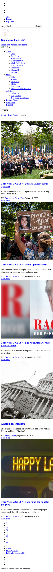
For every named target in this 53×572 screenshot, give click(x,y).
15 (7, 537)
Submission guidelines (20, 98)
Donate (9, 19)
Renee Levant (10, 435)
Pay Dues (10, 21)
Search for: (5, 26)
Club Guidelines (18, 63)
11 (7, 528)
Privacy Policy (12, 551)
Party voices (16, 95)
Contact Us (15, 70)
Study (8, 75)
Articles (9, 91)
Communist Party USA (14, 198)
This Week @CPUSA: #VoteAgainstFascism (24, 264)
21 (7, 542)
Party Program (17, 61)
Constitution (16, 58)
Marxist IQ (15, 82)
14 (7, 535)
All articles (15, 93)
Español (9, 105)
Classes (14, 79)
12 (7, 530)
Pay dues (15, 56)
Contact (9, 548)
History (14, 84)
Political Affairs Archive (16, 553)
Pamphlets (15, 86)
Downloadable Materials (21, 88)
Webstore (15, 68)
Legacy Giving (12, 100)
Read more (5, 200)
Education (15, 77)
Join (8, 17)
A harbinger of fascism (13, 423)
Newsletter (10, 102)
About (8, 51)
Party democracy (18, 65)
